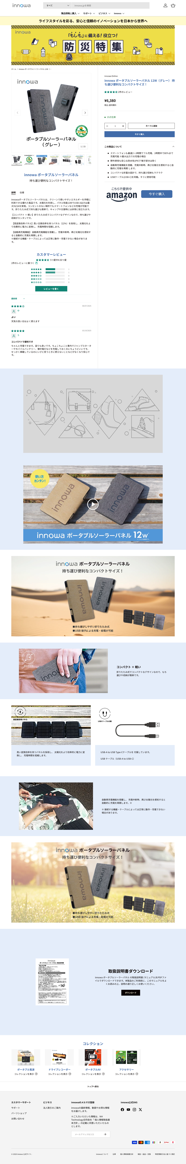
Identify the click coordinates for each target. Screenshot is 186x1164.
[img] (17, 306)
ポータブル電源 (25, 1069)
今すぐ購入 (139, 134)
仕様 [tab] (22, 192)
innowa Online (111, 76)
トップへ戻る (93, 1086)
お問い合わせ (17, 1118)
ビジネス (103, 13)
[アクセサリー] (126, 1057)
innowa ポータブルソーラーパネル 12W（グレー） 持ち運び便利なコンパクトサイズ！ (35, 69)
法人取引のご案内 (52, 1107)
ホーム (13, 69)
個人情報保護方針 (126, 1154)
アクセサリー (126, 1069)
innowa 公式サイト (24, 1154)
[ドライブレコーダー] (59, 1057)
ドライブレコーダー (59, 1069)
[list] (51, 113)
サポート (87, 13)
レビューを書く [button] (51, 288)
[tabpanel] (51, 220)
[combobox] (96, 5)
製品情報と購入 (69, 13)
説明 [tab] (13, 192)
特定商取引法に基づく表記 (165, 1154)
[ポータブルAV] (93, 1057)
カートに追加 (151, 125)
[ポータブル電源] (25, 1057)
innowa (117, 13)
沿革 (114, 1154)
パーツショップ (19, 1113)
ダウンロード (130, 992)
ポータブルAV (93, 1069)
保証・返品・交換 (144, 1154)
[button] (111, 91)
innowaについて (102, 1154)
